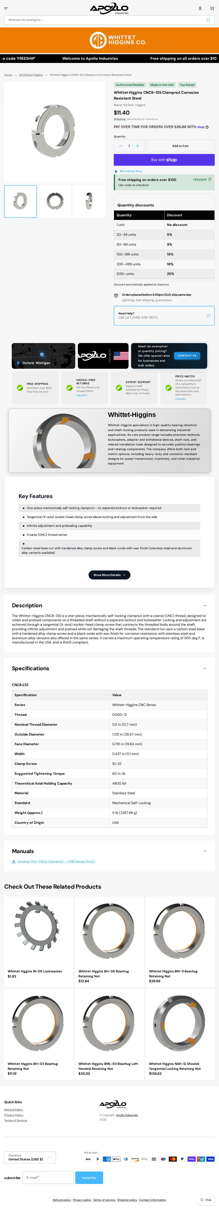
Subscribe (89, 1178)
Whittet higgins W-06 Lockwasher (35, 971)
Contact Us (187, 355)
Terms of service (104, 1200)
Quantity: (120, 136)
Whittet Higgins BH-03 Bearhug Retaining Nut (33, 1066)
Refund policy (62, 1200)
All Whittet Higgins (31, 75)
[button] (6, 8)
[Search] (209, 20)
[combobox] (109, 20)
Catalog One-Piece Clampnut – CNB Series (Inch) (56, 861)
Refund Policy (13, 1110)
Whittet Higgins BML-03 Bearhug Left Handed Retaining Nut (108, 1066)
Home (8, 75)
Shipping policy (127, 1200)
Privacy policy (82, 1200)
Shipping (120, 119)
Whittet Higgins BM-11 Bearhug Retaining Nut (173, 973)
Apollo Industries (127, 1115)
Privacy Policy (14, 1115)
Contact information (152, 1200)
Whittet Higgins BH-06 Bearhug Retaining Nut (103, 973)
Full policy (81, 395)
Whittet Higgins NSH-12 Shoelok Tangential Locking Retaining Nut (175, 1066)
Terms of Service (15, 1120)
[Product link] (38, 942)
